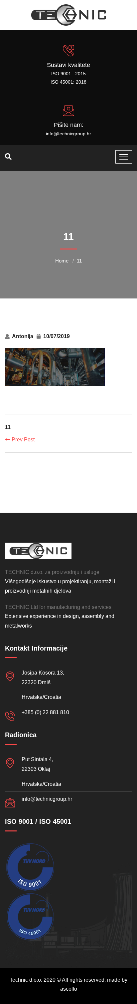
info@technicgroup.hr (68, 133)
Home (61, 260)
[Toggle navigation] (123, 157)
